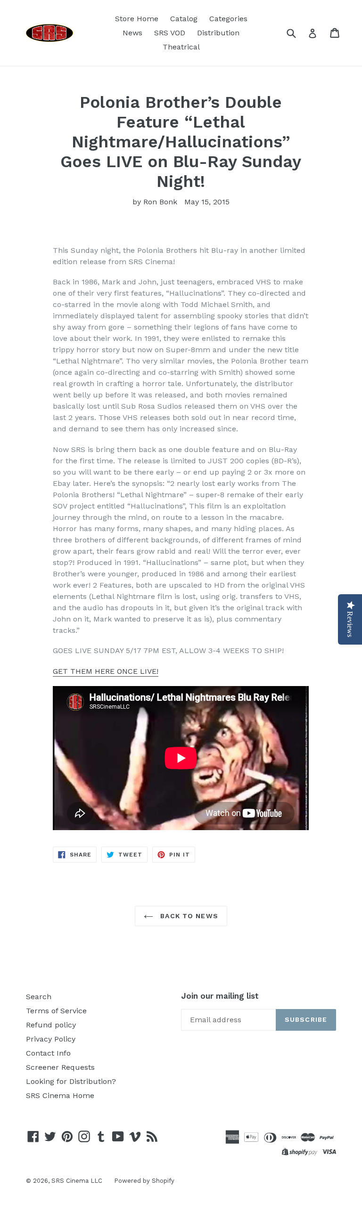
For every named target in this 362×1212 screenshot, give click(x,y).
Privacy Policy (50, 1038)
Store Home (136, 18)
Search (38, 996)
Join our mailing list (220, 996)
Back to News (188, 916)
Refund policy (51, 1024)
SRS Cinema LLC (76, 1180)
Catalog (183, 18)
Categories (228, 18)
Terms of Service (56, 1010)
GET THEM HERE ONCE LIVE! (105, 671)
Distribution (218, 32)
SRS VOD (169, 32)
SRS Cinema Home (60, 1095)
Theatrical (181, 46)
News (132, 32)
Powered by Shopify (144, 1180)
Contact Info (48, 1053)
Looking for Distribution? (71, 1081)
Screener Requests (60, 1067)
